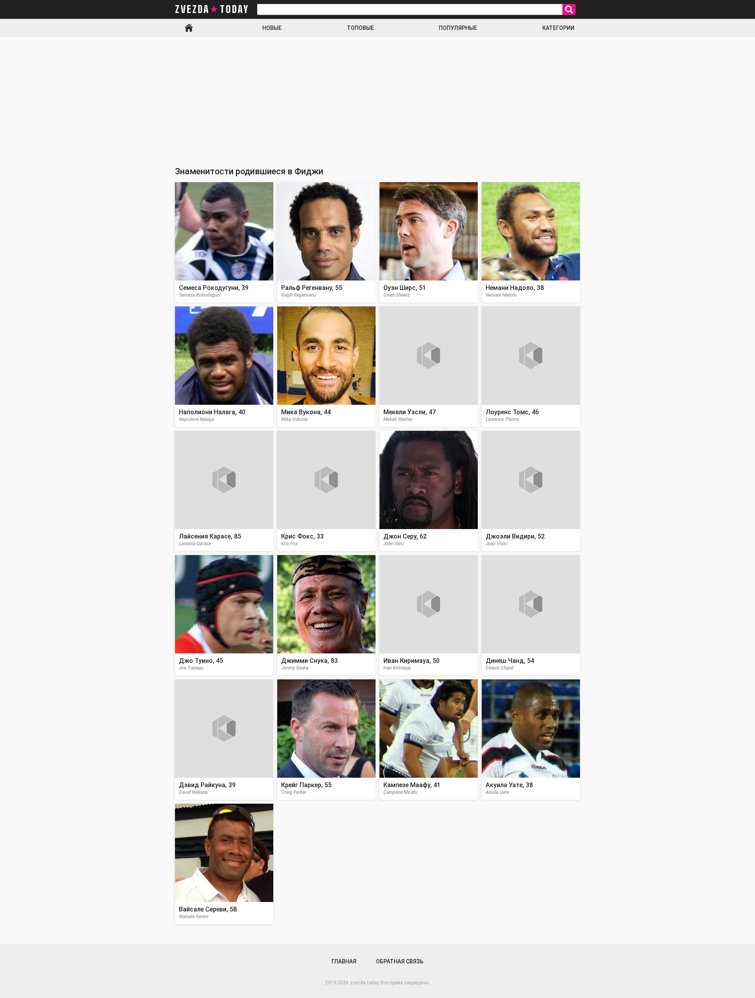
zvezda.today (364, 982)
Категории (558, 28)
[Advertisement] (377, 96)
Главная (189, 28)
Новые (272, 28)
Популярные (458, 28)
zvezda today (212, 9)
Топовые (360, 28)
